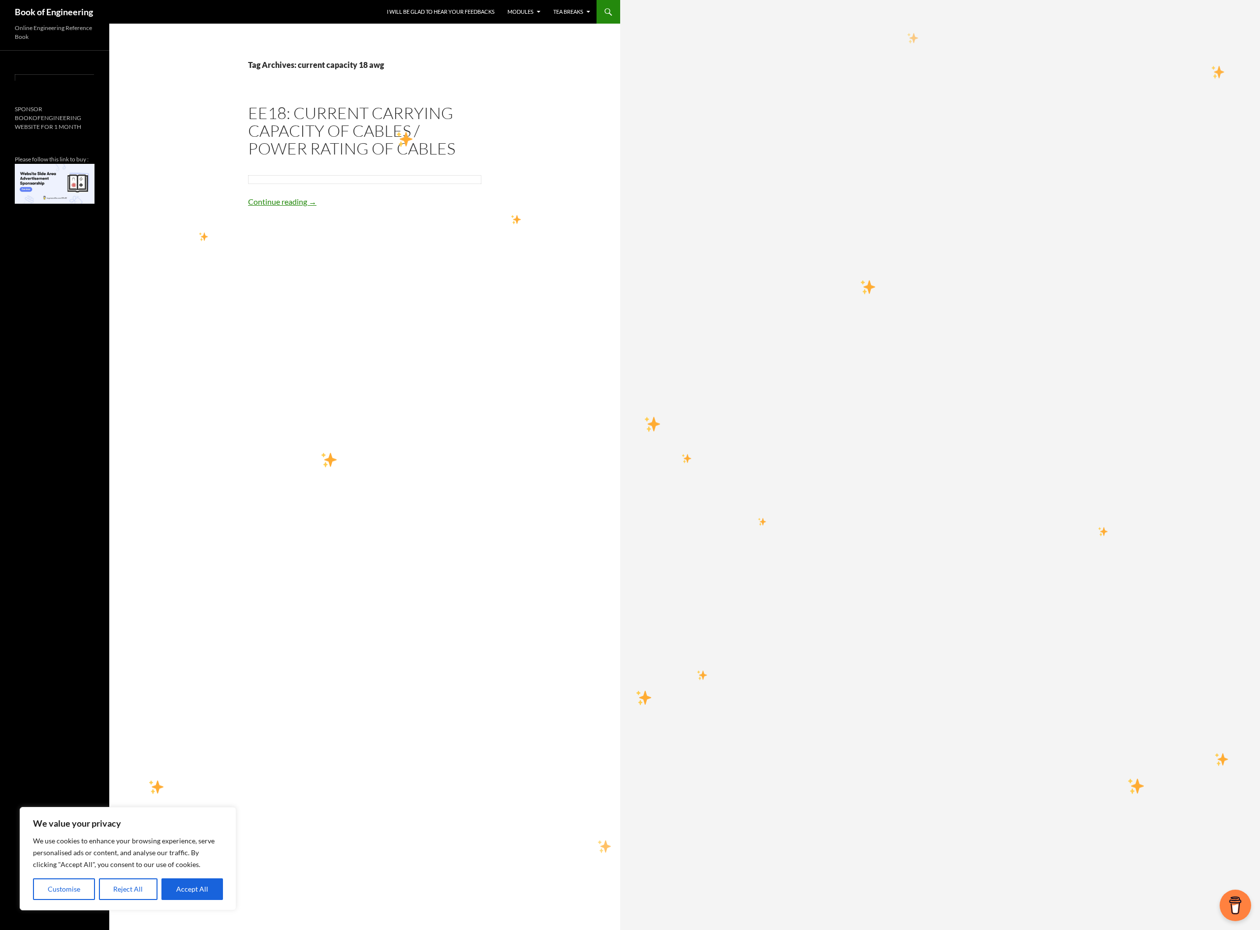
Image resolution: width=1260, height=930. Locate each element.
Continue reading (282, 201)
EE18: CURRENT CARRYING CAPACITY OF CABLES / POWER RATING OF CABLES (351, 130)
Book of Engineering (54, 11)
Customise (64, 889)
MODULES (520, 11)
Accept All (192, 889)
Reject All (128, 889)
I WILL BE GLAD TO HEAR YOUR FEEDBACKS (441, 11)
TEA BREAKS (568, 11)
